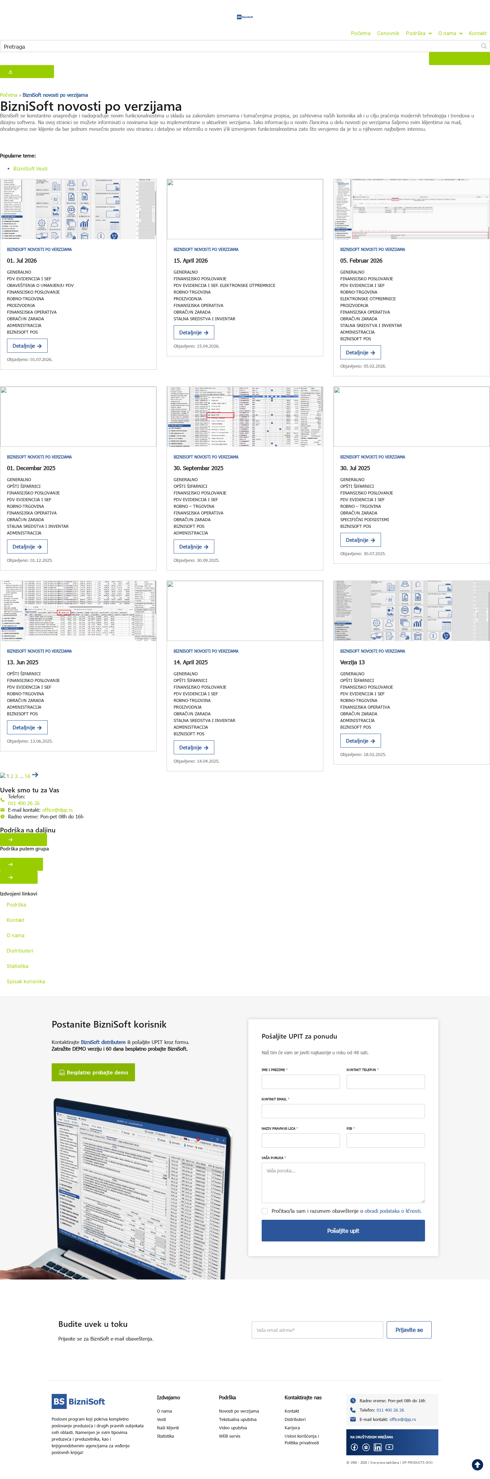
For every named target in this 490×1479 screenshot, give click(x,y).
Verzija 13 (352, 662)
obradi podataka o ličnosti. (393, 1211)
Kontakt (15, 920)
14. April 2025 (191, 662)
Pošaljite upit (343, 1230)
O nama (15, 935)
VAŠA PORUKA (274, 1158)
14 (27, 776)
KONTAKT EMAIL (275, 1099)
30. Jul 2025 (355, 467)
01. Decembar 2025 (31, 467)
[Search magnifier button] (484, 46)
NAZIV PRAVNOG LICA (280, 1128)
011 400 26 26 (24, 803)
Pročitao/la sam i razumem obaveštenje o (347, 1211)
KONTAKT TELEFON (363, 1070)
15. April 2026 (191, 260)
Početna (8, 95)
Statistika (17, 966)
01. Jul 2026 (22, 260)
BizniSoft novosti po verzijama (39, 249)
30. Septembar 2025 (198, 467)
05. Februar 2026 (361, 260)
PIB (351, 1128)
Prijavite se (409, 1329)
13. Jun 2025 (22, 662)
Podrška (16, 904)
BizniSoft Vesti (30, 168)
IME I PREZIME (275, 1070)
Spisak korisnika (26, 981)
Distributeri (20, 951)
